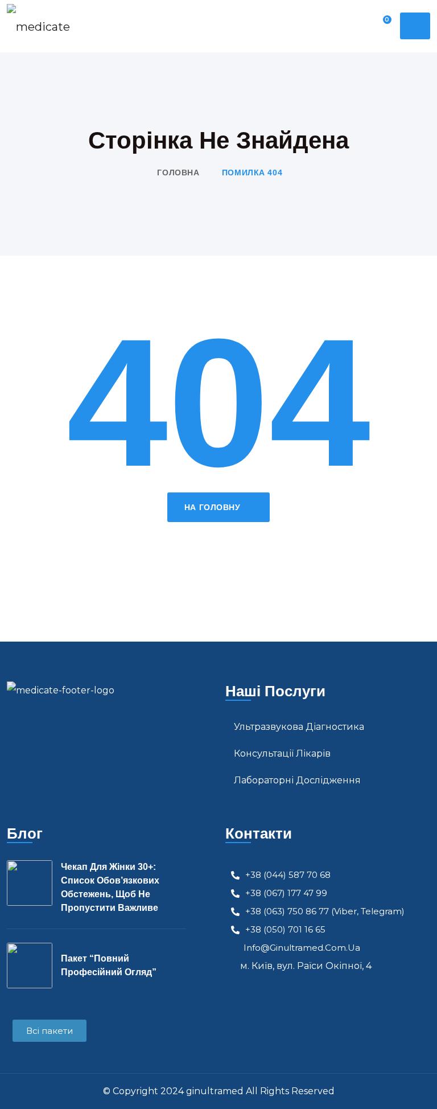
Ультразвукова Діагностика (299, 726)
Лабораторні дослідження (297, 780)
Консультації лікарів (282, 753)
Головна (178, 172)
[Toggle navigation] (415, 26)
